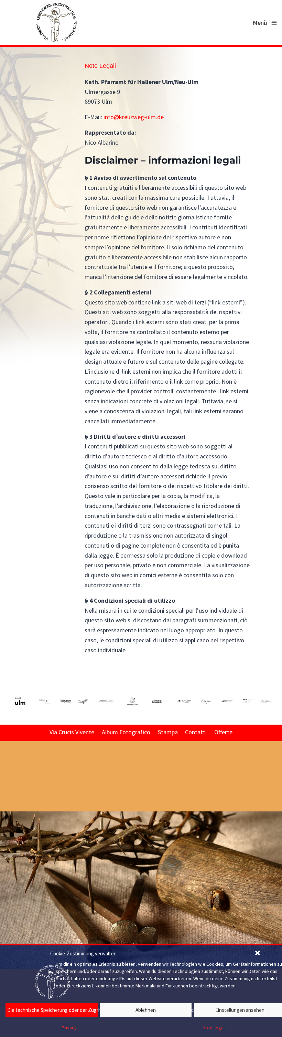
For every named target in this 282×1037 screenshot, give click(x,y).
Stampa (168, 732)
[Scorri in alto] (276, 837)
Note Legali (100, 65)
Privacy (69, 1028)
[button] (258, 954)
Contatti (196, 732)
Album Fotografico (126, 732)
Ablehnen (145, 1010)
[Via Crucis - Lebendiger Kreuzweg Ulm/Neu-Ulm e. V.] (56, 22)
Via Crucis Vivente (72, 732)
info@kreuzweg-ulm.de (134, 117)
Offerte (223, 732)
